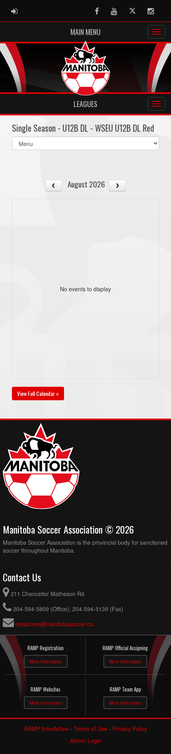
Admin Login (85, 740)
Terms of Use (90, 729)
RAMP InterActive (46, 729)
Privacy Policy (130, 729)
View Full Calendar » (38, 393)
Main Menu (85, 32)
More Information (45, 661)
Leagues (85, 104)
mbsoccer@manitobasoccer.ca (54, 624)
